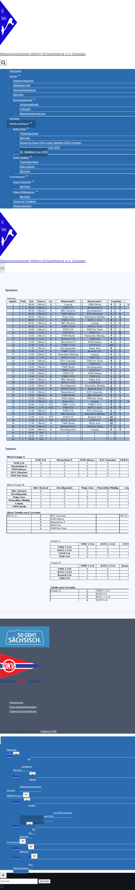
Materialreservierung (32, 113)
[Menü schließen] (0, 740)
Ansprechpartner (23, 80)
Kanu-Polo (18, 801)
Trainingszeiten (29, 133)
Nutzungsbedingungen (23, 707)
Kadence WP (49, 731)
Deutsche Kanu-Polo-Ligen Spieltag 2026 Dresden (50, 142)
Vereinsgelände (29, 104)
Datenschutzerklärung (22, 711)
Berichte (18, 94)
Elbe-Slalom (27, 166)
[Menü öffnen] (2, 267)
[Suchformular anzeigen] (3, 63)
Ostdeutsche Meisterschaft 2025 (40, 147)
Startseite (15, 71)
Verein (10, 755)
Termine (14, 118)
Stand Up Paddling (24, 201)
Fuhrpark (25, 109)
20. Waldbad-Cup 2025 (34, 152)
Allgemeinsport (22, 206)
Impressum (16, 702)
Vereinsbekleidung (24, 90)
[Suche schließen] (3, 875)
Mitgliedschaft (21, 85)
